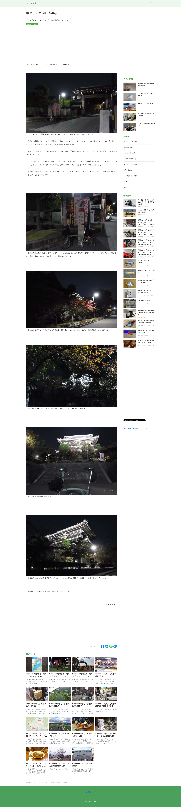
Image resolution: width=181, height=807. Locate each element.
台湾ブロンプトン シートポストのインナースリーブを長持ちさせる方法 (146, 242)
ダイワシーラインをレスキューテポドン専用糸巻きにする (146, 202)
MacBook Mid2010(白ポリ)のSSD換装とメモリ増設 (146, 312)
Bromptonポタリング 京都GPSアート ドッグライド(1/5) (36, 736)
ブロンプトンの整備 (149, 226)
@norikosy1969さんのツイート (135, 428)
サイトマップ (90, 792)
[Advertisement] (71, 44)
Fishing (146, 206)
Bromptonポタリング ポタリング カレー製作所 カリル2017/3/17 (36, 766)
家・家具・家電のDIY (149, 295)
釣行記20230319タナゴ (145, 300)
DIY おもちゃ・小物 (149, 317)
